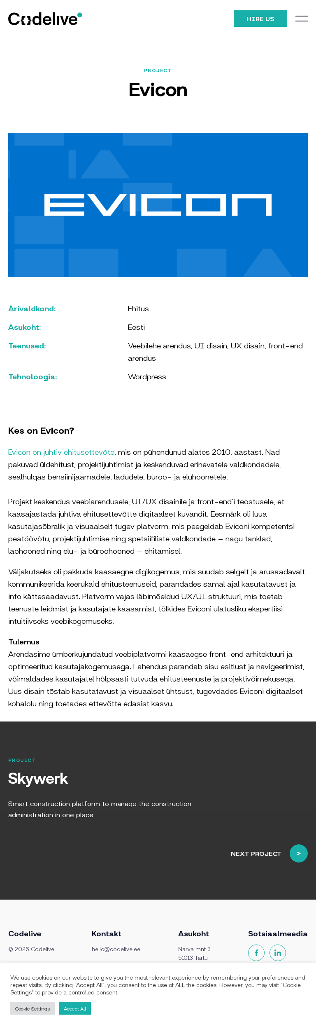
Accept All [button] (75, 1008)
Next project (256, 853)
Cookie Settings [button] (32, 1008)
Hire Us (260, 18)
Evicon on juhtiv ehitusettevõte (61, 451)
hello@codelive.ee (116, 948)
